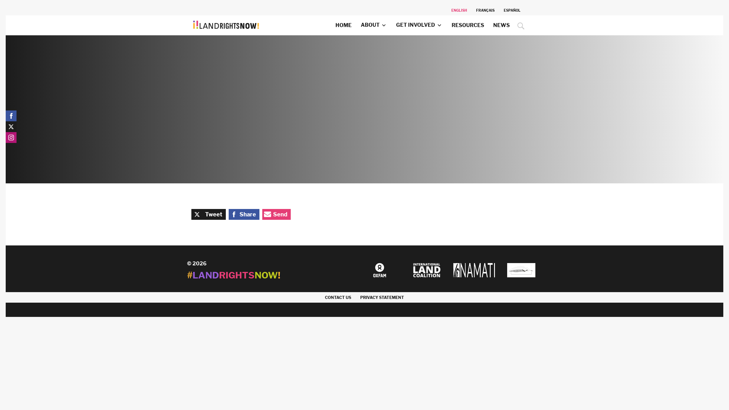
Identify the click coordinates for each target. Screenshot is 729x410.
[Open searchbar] (519, 26)
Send (280, 214)
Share (247, 214)
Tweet (213, 214)
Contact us (338, 297)
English (459, 10)
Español (512, 10)
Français (485, 10)
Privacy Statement (382, 297)
